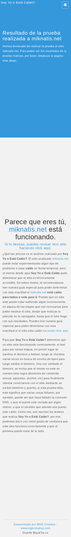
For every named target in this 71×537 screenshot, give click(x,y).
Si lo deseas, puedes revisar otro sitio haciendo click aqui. (35, 246)
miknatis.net (28, 229)
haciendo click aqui (55, 330)
